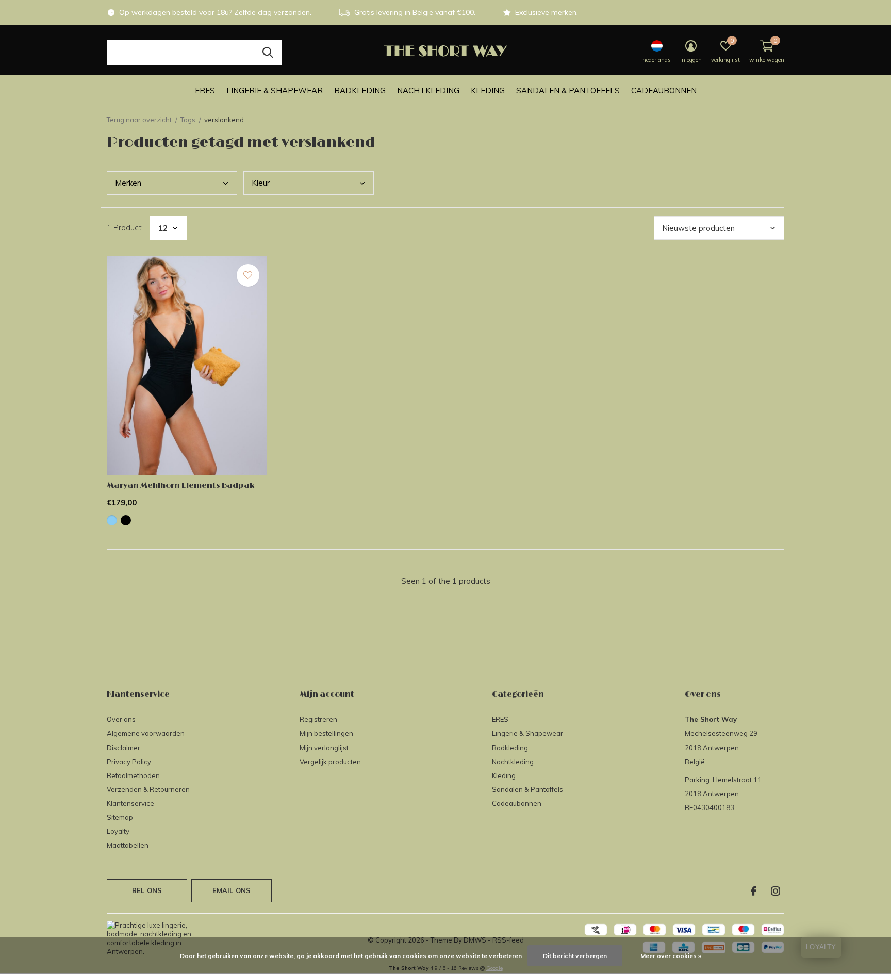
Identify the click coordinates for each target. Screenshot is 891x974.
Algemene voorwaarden (146, 733)
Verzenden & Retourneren (148, 789)
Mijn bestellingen (326, 733)
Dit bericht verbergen (575, 956)
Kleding (488, 90)
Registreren (318, 719)
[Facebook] (753, 891)
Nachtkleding (428, 90)
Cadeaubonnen (664, 90)
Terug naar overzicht (139, 119)
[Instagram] (775, 891)
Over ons (121, 719)
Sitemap (120, 817)
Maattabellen (127, 845)
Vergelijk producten (330, 761)
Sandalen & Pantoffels (568, 90)
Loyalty (118, 831)
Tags (187, 119)
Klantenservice (130, 803)
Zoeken (267, 52)
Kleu (261, 183)
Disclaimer (123, 748)
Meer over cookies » (670, 956)
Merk (128, 183)
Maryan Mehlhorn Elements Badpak (180, 485)
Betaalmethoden (133, 775)
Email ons (231, 890)
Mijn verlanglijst (324, 748)
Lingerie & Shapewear (274, 90)
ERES (205, 90)
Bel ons (147, 890)
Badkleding (360, 90)
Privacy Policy (129, 761)
